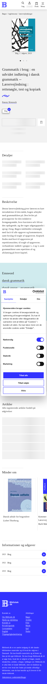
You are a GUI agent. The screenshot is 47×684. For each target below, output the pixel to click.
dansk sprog (9, 288)
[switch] (40, 348)
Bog (5, 111)
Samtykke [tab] (8, 299)
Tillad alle (23, 375)
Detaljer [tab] (23, 299)
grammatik (27, 288)
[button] (23, 554)
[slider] (23, 38)
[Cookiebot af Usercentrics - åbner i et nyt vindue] (33, 291)
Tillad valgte (23, 383)
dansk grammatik (13, 280)
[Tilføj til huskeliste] (41, 122)
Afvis (23, 390)
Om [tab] (38, 299)
